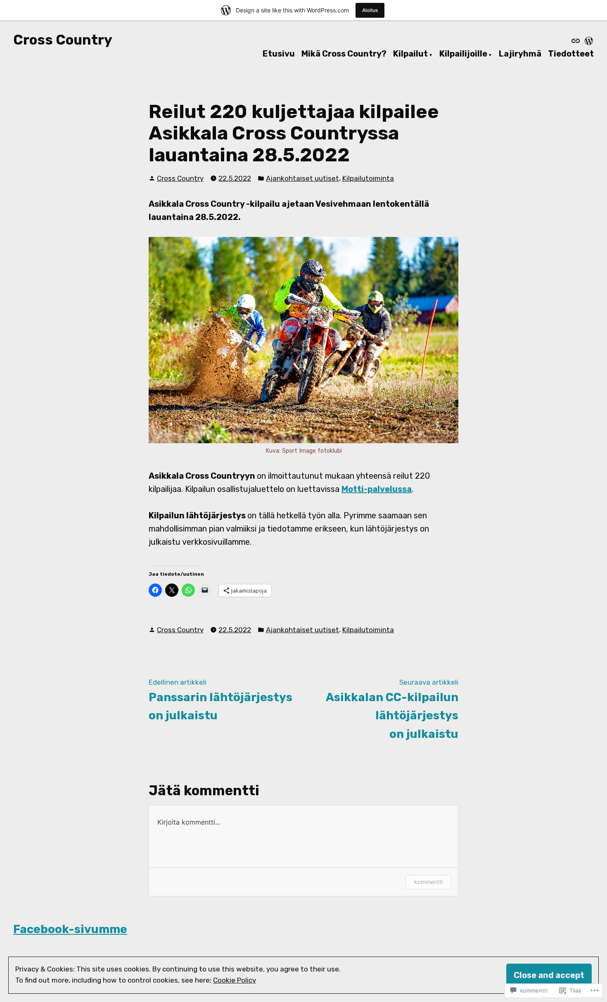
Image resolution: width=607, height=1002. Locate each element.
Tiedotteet (571, 54)
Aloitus (370, 10)
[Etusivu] (576, 41)
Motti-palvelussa (376, 489)
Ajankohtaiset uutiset (302, 178)
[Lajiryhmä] (588, 41)
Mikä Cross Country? (343, 54)
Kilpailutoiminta (368, 178)
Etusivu (279, 54)
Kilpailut (410, 54)
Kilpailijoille (463, 54)
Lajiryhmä (520, 54)
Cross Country (62, 40)
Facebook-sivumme (70, 929)
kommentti (428, 881)
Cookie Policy (234, 980)
